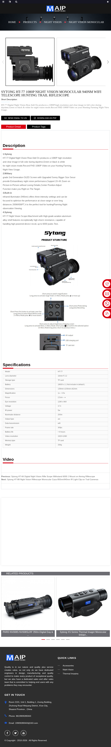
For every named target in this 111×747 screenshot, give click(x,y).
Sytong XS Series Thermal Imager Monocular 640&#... (83, 633)
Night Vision (53, 22)
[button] (108, 62)
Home (12, 22)
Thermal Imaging (70, 673)
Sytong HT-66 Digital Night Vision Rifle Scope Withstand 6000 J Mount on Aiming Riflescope (53, 476)
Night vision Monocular (86, 22)
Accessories (68, 665)
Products (30, 22)
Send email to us (17, 118)
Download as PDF (47, 118)
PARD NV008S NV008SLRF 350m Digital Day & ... (28, 633)
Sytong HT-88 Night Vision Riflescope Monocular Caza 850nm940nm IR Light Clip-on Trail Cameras (52, 479)
